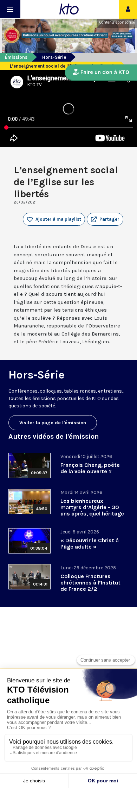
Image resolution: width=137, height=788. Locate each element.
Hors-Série (54, 57)
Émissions (16, 57)
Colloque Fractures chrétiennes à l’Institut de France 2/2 (90, 582)
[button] (105, 219)
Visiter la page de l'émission (52, 423)
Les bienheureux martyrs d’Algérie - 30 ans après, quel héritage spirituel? (92, 510)
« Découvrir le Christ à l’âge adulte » (89, 543)
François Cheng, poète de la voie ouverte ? (90, 468)
